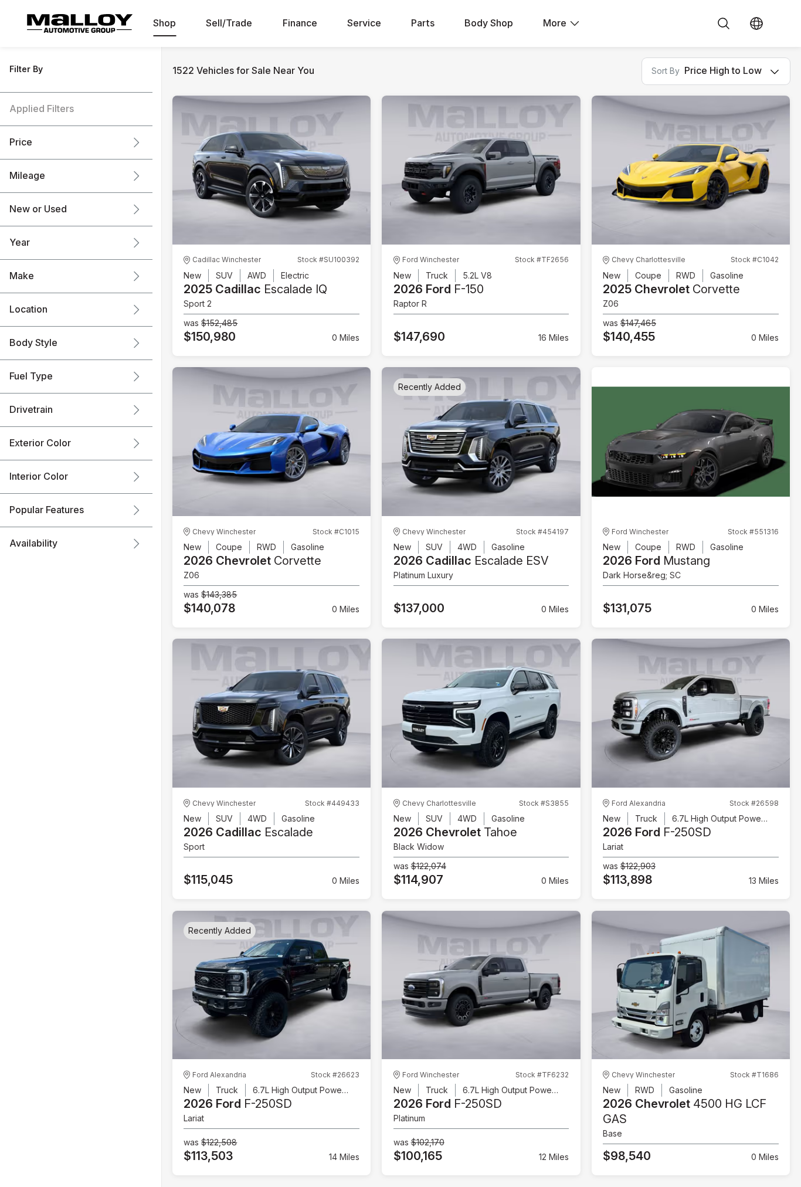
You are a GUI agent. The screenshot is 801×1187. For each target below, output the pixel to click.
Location (28, 309)
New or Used (38, 209)
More (554, 23)
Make (21, 276)
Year (19, 243)
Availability (33, 543)
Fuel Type (31, 376)
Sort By (665, 71)
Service (364, 23)
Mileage (27, 176)
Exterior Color (40, 443)
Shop (164, 23)
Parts (423, 23)
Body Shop (488, 23)
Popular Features (46, 510)
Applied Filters (41, 109)
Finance (300, 23)
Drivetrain (31, 410)
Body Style (33, 343)
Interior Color (38, 477)
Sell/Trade (229, 23)
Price (20, 142)
